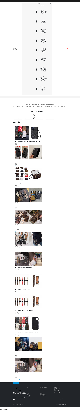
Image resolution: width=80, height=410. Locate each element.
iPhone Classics (42, 397)
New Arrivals (42, 393)
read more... (15, 399)
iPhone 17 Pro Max (43, 395)
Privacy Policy (29, 396)
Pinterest (60, 399)
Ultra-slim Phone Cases (44, 391)
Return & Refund (29, 395)
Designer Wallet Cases (43, 388)
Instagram (62, 399)
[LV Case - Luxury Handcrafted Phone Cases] (15, 49)
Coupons (28, 394)
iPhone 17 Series (42, 394)
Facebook (55, 399)
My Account (28, 393)
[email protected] (61, 48)
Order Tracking (29, 389)
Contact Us (54, 48)
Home (13, 99)
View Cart (1, 409)
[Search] (50, 4)
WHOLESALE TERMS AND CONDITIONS (32, 388)
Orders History (29, 392)
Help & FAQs (28, 387)
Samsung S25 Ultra (43, 396)
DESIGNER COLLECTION (43, 387)
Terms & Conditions (29, 397)
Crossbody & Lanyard (43, 392)
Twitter (57, 399)
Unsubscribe (28, 398)
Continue (5, 409)
